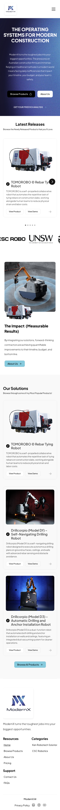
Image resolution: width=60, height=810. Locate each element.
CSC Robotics (40, 750)
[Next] (52, 182)
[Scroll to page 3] (30, 225)
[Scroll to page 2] (28, 225)
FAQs (7, 782)
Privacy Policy (22, 805)
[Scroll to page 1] (25, 225)
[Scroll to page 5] (35, 225)
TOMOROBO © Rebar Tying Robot (32, 184)
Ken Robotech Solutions (45, 744)
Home (7, 744)
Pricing (7, 762)
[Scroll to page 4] (32, 225)
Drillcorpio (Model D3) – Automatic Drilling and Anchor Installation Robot (31, 620)
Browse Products (13, 750)
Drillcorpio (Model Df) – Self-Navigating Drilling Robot (29, 534)
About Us (9, 756)
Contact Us (10, 776)
